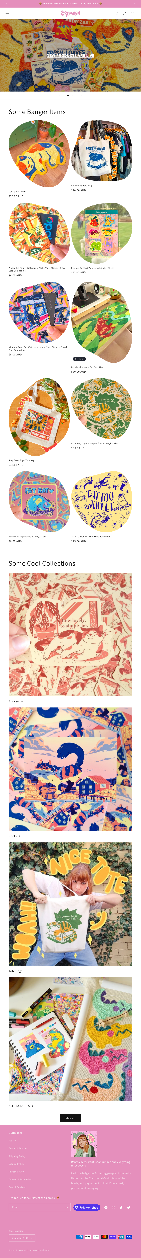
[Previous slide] (59, 95)
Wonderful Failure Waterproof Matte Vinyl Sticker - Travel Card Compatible (37, 269)
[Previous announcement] (6, 4)
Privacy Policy (16, 1171)
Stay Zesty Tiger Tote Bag (22, 460)
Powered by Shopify (40, 1250)
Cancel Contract (17, 1187)
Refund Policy (16, 1163)
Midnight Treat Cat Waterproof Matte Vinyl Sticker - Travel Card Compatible (38, 349)
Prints (13, 836)
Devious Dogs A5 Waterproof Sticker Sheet (92, 268)
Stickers (14, 701)
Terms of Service (18, 1148)
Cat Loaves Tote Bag (81, 185)
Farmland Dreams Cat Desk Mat (87, 367)
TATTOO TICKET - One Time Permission (91, 536)
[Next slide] (81, 95)
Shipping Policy (17, 1156)
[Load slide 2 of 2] (73, 95)
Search (12, 1140)
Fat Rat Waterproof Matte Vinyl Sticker (28, 536)
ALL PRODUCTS (19, 1106)
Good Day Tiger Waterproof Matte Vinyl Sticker (94, 443)
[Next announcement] (134, 4)
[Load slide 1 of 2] (67, 95)
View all (70, 1118)
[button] (7, 13)
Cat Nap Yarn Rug (17, 191)
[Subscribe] (66, 1207)
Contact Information (20, 1179)
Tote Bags (15, 971)
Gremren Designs (23, 1250)
